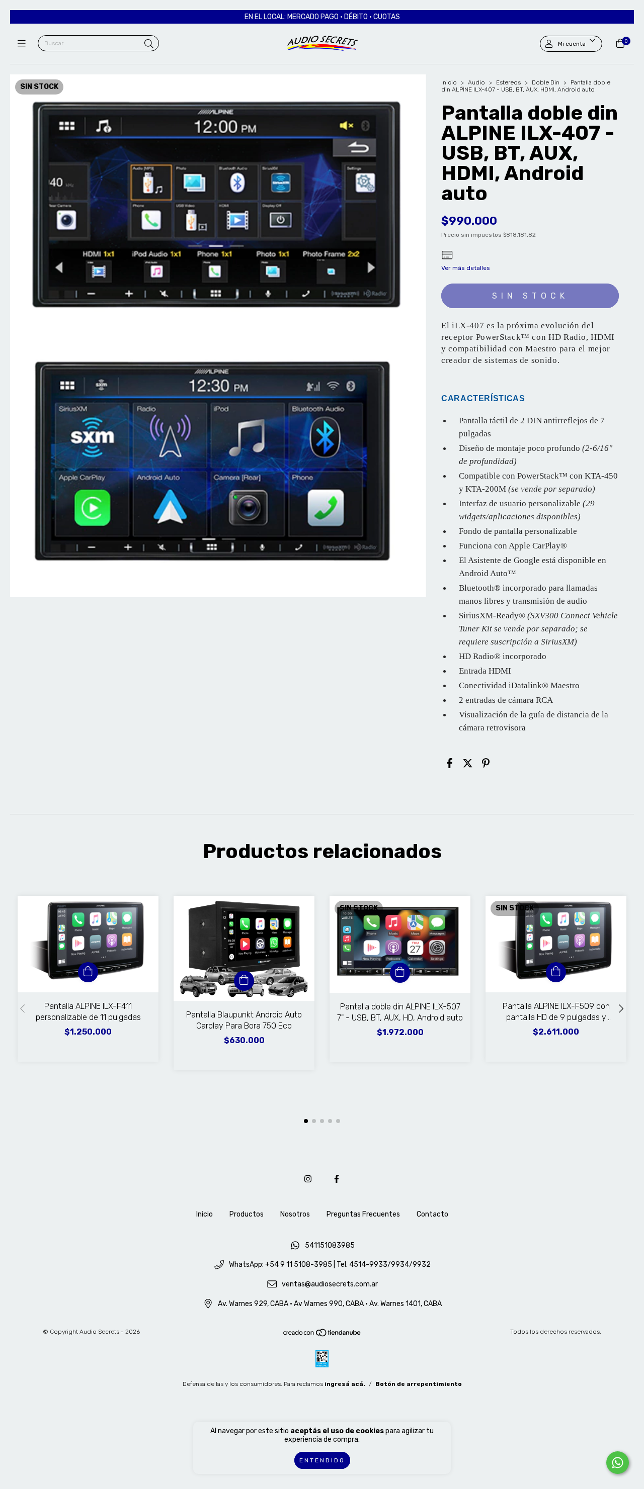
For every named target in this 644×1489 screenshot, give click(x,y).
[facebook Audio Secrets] (336, 1179)
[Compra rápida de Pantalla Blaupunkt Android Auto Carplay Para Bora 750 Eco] (244, 981)
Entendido (322, 1460)
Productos (246, 1214)
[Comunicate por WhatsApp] (617, 1462)
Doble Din (545, 82)
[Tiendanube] (322, 1335)
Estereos (508, 82)
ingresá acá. (345, 1383)
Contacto (432, 1214)
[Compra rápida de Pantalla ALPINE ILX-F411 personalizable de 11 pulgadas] (88, 972)
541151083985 (330, 1245)
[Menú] (24, 44)
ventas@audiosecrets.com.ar (330, 1284)
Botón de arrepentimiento (418, 1383)
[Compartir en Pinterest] (485, 763)
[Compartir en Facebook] (449, 763)
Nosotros (295, 1214)
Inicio (449, 82)
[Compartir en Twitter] (467, 763)
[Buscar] (148, 44)
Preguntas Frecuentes (363, 1214)
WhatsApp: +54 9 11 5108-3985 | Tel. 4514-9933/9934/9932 (330, 1265)
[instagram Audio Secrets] (307, 1179)
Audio (476, 82)
